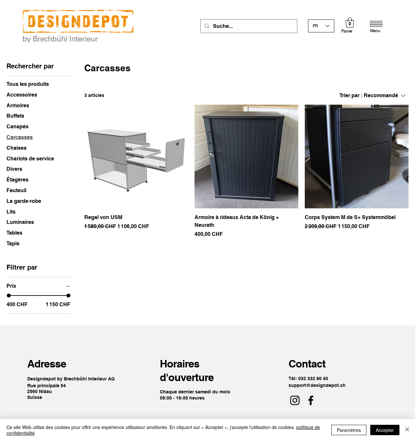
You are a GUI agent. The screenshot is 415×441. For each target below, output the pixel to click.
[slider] (9, 295)
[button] (350, 22)
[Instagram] (295, 400)
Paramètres (349, 430)
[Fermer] (407, 430)
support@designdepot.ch (317, 385)
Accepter (385, 430)
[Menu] (376, 23)
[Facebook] (310, 400)
